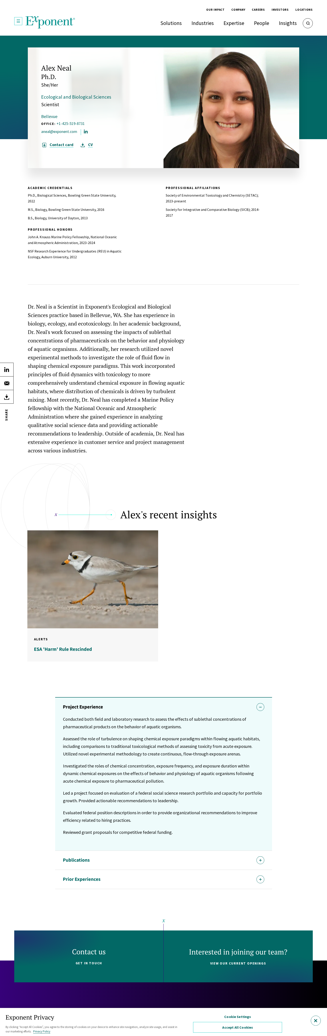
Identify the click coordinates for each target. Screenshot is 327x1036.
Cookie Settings (237, 1016)
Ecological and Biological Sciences (76, 97)
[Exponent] (50, 22)
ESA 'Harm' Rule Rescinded (63, 649)
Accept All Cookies (237, 1027)
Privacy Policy (41, 1031)
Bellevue (49, 116)
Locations (304, 10)
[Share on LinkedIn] (6, 369)
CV (90, 144)
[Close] (316, 1021)
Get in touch (89, 963)
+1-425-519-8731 (71, 123)
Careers (258, 10)
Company (238, 10)
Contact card (61, 144)
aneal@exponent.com (59, 132)
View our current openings (238, 963)
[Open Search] (308, 23)
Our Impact (215, 10)
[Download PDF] (6, 396)
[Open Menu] (18, 21)
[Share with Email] (6, 383)
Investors (280, 10)
